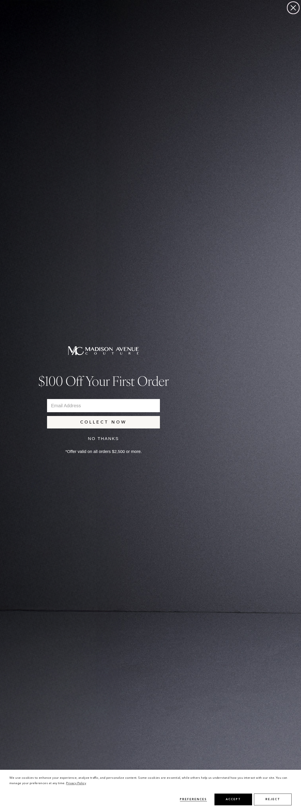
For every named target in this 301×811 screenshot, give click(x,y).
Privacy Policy (76, 783)
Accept (233, 799)
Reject (272, 799)
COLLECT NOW (103, 422)
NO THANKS (103, 438)
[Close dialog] (293, 8)
